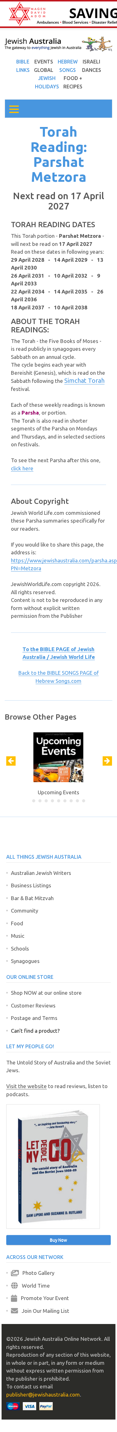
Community (24, 910)
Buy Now (58, 1239)
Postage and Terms (34, 1018)
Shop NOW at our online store (46, 993)
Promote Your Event (43, 1298)
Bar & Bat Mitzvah (32, 898)
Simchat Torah (84, 380)
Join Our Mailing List (43, 1311)
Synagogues (25, 961)
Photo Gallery (36, 1273)
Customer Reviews (33, 1005)
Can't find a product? (35, 1031)
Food (17, 923)
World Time (34, 1286)
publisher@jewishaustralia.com (43, 1394)
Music (17, 936)
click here (22, 468)
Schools (20, 948)
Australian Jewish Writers (41, 873)
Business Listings (31, 885)
